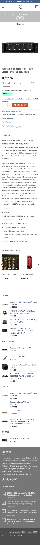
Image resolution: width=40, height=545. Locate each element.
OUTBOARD (22, 14)
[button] (3, 6)
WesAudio (10, 118)
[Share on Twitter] (11, 126)
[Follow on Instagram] (7, 479)
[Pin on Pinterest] (19, 126)
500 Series (33, 14)
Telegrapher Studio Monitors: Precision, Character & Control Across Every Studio (22, 511)
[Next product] (18, 18)
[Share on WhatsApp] (3, 126)
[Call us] (15, 479)
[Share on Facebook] (7, 126)
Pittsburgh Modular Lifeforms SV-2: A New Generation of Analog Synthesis (21, 520)
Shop (12, 14)
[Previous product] (22, 18)
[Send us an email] (11, 479)
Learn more (6, 86)
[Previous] (1, 268)
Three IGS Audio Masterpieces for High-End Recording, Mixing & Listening (21, 503)
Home (5, 14)
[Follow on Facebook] (3, 479)
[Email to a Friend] (15, 126)
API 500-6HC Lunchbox (9, 275)
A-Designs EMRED (27, 275)
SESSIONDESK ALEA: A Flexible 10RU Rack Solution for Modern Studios (21, 494)
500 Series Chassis (22, 114)
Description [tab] (6, 135)
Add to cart (20, 105)
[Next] (38, 268)
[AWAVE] (20, 7)
